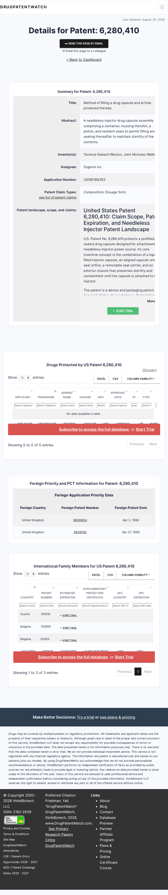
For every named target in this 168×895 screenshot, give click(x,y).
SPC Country (120, 595)
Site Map (9, 839)
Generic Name (67, 395)
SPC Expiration (141, 595)
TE (133, 397)
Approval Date (118, 395)
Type (145, 397)
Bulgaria (25, 626)
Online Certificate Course (108, 862)
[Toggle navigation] (162, 7)
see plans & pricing (117, 717)
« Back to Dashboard (84, 59)
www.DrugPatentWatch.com (68, 823)
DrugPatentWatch (23, 7)
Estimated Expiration (67, 595)
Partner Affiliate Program (107, 834)
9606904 (80, 520)
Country (27, 597)
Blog (103, 806)
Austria (25, 614)
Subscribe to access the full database (94, 429)
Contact (106, 812)
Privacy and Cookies (16, 828)
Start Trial (145, 429)
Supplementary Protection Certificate (94, 593)
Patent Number (46, 595)
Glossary (149, 370)
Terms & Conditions (16, 834)
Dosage (85, 397)
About (105, 800)
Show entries (26, 377)
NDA (101, 397)
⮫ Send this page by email (84, 43)
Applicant (22, 397)
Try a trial (85, 717)
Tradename (45, 397)
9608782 (80, 532)
